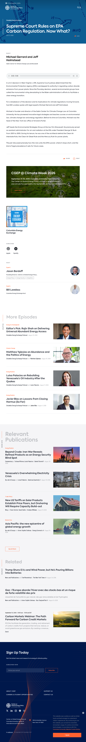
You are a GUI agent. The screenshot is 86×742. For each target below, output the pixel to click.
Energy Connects (38, 530)
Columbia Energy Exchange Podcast (16, 335)
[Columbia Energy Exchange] (16, 216)
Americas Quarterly (34, 480)
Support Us (48, 691)
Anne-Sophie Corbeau (24, 530)
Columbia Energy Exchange (14, 20)
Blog (6, 510)
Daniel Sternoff (39, 461)
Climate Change (10, 348)
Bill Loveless (13, 289)
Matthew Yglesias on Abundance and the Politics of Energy (28, 353)
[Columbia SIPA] (13, 3)
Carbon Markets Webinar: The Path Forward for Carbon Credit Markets (25, 618)
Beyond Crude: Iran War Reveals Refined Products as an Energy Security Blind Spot (28, 454)
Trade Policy (8, 496)
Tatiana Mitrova (19, 461)
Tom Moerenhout (27, 577)
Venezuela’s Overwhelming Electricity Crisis (27, 475)
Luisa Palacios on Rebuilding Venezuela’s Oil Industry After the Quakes (25, 378)
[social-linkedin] (11, 711)
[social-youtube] (24, 711)
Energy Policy (10, 278)
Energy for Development (12, 325)
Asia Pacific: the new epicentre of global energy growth (24, 525)
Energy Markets (10, 372)
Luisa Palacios (35, 385)
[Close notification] (83, 713)
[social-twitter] (7, 711)
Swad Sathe (22, 510)
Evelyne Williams (32, 510)
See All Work (12, 549)
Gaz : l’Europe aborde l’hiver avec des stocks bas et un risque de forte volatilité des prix (40, 591)
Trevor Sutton (14, 510)
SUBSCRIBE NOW (12, 664)
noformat (10, 732)
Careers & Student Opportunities (19, 694)
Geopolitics (30, 278)
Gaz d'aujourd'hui (41, 600)
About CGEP (11, 691)
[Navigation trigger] (79, 7)
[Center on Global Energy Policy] (14, 8)
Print (78, 158)
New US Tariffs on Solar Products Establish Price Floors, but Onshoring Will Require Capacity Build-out (26, 503)
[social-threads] (20, 711)
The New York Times (39, 577)
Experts (8, 267)
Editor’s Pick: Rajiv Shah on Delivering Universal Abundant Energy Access (28, 330)
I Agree (67, 735)
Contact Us (48, 694)
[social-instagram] (16, 711)
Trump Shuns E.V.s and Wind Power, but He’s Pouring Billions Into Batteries (39, 571)
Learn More (18, 190)
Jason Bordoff (14, 271)
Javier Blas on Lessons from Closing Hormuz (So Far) (27, 400)
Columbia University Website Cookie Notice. (66, 729)
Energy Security (21, 278)
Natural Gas (8, 520)
